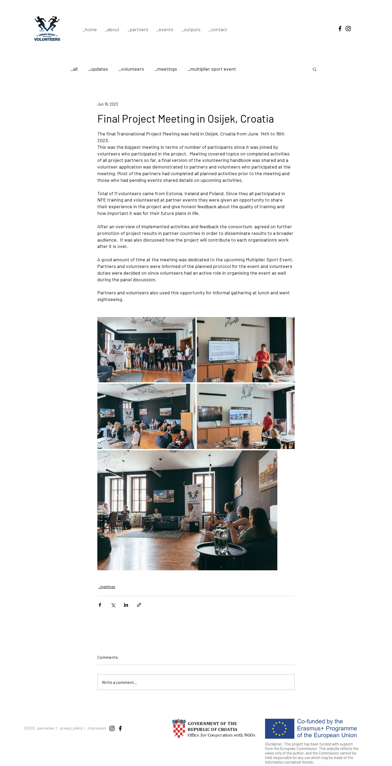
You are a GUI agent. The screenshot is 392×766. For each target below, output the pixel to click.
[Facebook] (340, 28)
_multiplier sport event (212, 69)
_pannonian (45, 728)
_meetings (166, 69)
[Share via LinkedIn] (126, 604)
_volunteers (131, 69)
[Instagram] (348, 28)
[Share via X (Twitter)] (112, 604)
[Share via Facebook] (99, 604)
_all (74, 69)
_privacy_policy (70, 728)
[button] (314, 69)
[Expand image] (146, 349)
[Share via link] (139, 604)
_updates (98, 69)
